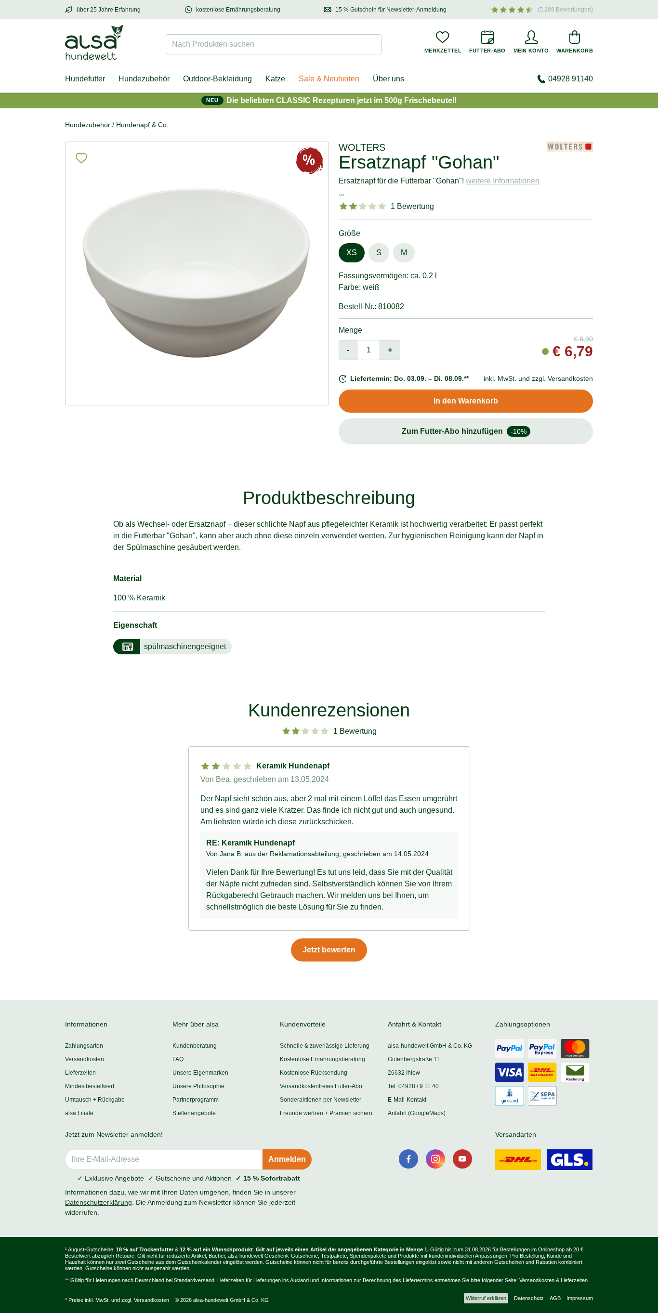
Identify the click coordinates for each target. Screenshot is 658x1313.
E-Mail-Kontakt (407, 1099)
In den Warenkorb (466, 401)
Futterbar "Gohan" (165, 536)
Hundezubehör (144, 79)
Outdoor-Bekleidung (217, 79)
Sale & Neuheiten (329, 79)
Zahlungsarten (84, 1045)
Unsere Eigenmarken (200, 1072)
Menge (350, 330)
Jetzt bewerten (329, 950)
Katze (275, 79)
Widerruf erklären (486, 1298)
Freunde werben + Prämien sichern (326, 1113)
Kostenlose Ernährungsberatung (322, 1059)
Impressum (579, 1298)
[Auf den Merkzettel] (81, 158)
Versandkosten (84, 1059)
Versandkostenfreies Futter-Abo (321, 1086)
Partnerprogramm (195, 1099)
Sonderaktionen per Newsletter (320, 1099)
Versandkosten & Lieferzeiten (553, 1280)
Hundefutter (85, 79)
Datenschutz (529, 1298)
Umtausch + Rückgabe (95, 1099)
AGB (555, 1298)
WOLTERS (362, 147)
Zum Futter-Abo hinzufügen (464, 431)
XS (351, 252)
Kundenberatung (194, 1045)
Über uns (388, 79)
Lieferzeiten (80, 1072)
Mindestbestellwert (89, 1086)
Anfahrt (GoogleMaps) (417, 1113)
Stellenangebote (194, 1113)
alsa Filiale (79, 1113)
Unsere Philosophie (198, 1086)
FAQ (178, 1059)
